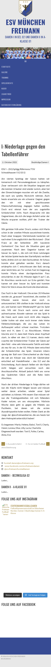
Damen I (45, 162)
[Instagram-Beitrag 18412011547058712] (25, 519)
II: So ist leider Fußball (37, 444)
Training (4, 77)
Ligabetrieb (6, 93)
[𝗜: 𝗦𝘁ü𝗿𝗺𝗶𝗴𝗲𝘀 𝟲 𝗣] (25, 564)
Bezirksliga (36, 162)
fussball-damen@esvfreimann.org (18, 463)
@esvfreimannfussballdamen (17, 469)
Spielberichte (7, 83)
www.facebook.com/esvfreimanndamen (22, 466)
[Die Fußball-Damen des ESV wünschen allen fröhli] (25, 527)
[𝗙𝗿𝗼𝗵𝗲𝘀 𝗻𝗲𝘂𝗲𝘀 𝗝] (25, 523)
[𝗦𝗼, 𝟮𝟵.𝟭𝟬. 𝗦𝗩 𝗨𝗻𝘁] (25, 586)
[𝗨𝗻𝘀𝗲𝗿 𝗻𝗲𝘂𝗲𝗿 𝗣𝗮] (25, 575)
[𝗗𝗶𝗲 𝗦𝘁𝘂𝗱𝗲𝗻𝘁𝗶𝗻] (25, 556)
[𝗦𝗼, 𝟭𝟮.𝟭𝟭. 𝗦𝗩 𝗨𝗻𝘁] (25, 553)
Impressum (5, 99)
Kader (3, 88)
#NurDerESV (6, 659)
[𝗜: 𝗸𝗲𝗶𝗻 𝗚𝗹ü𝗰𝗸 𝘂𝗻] (25, 582)
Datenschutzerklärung (11, 104)
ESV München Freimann (25, 26)
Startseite (5, 66)
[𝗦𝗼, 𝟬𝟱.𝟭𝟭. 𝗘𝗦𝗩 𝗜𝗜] (25, 567)
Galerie (4, 72)
